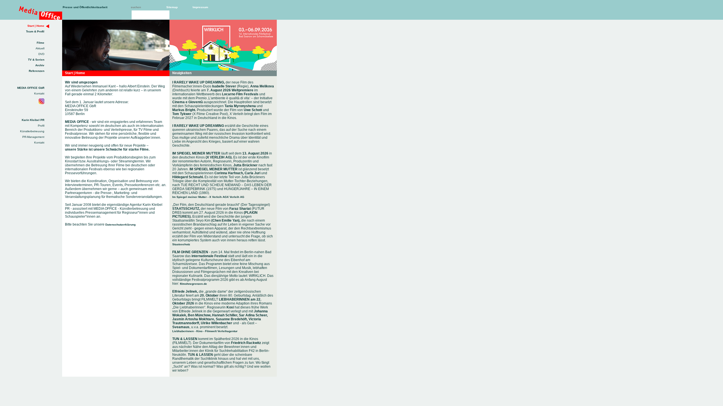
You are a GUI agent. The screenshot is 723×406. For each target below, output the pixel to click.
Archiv (39, 65)
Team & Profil (35, 31)
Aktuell (40, 48)
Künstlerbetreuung (32, 131)
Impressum (200, 7)
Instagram (41, 101)
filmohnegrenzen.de (193, 283)
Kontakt (39, 93)
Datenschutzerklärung (120, 224)
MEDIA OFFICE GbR (30, 87)
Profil (41, 125)
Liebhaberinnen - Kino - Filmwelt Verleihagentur (205, 331)
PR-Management (33, 136)
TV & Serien (36, 59)
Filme (40, 42)
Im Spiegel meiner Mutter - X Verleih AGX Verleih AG (208, 196)
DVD (41, 54)
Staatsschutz (181, 244)
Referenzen (36, 70)
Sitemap (172, 7)
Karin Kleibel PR (33, 120)
